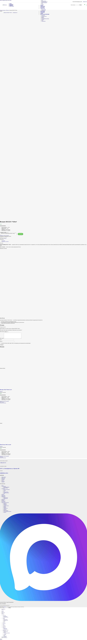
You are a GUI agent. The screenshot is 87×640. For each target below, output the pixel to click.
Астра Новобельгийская (45, 18)
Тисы (42, 20)
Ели (42, 3)
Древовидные (43, 9)
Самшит (42, 19)
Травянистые (43, 10)
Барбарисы (43, 15)
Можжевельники (44, 2)
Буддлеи (42, 17)
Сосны (42, 4)
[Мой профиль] (82, 5)
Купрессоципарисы (44, 1)
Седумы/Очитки (44, 16)
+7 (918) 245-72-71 (85, 1)
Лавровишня (43, 21)
